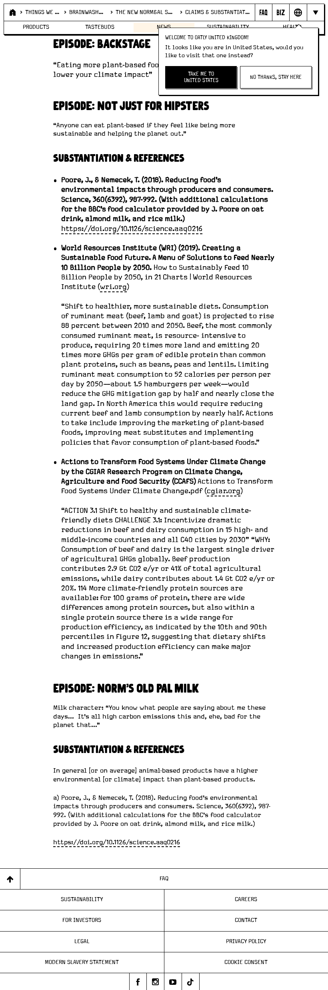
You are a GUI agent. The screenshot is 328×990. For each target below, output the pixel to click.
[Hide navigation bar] (315, 12)
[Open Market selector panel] (297, 12)
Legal (82, 941)
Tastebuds (99, 27)
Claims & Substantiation (217, 12)
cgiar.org (223, 491)
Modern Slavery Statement (82, 962)
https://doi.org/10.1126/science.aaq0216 (131, 229)
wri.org (113, 287)
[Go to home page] (12, 12)
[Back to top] (10, 879)
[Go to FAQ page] (263, 12)
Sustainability (82, 899)
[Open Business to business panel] (280, 12)
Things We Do (42, 12)
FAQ (164, 879)
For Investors (81, 920)
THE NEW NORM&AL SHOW (145, 12)
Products (36, 27)
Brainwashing (87, 12)
